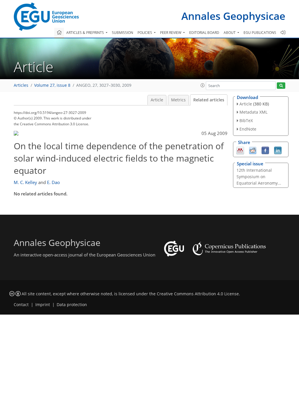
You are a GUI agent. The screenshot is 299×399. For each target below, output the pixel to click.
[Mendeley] (240, 150)
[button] (203, 85)
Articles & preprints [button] (85, 32)
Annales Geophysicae (233, 16)
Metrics (178, 100)
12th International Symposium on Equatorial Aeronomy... (259, 176)
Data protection (72, 304)
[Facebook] (265, 150)
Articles (21, 85)
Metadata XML (253, 112)
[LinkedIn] (278, 150)
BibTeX (246, 120)
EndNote (247, 129)
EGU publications (260, 32)
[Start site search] (281, 85)
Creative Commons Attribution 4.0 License (198, 293)
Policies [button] (145, 32)
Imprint (42, 304)
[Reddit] (253, 150)
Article (157, 100)
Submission (122, 32)
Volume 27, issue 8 (52, 85)
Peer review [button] (171, 32)
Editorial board (204, 32)
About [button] (230, 32)
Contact (21, 304)
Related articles (208, 100)
